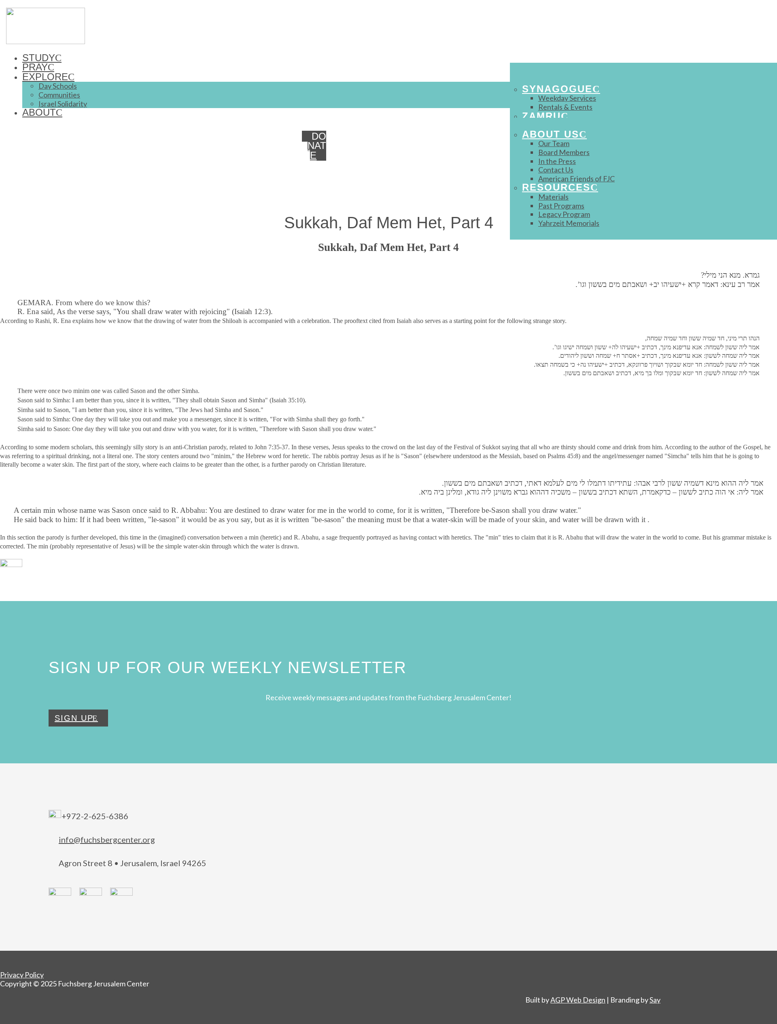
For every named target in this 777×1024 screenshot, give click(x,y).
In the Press (557, 161)
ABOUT (39, 112)
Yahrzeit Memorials (568, 223)
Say (655, 999)
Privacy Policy (22, 974)
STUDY (38, 57)
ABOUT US (550, 134)
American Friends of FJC (576, 178)
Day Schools (57, 85)
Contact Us (555, 169)
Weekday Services (567, 97)
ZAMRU (541, 115)
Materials (553, 196)
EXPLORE (45, 76)
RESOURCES (556, 187)
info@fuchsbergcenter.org (107, 839)
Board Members (564, 152)
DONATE (317, 146)
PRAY (35, 67)
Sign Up (74, 718)
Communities (59, 94)
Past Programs (561, 205)
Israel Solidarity (62, 103)
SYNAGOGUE (557, 88)
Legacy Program (564, 214)
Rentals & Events (565, 106)
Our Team (553, 143)
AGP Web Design (577, 999)
